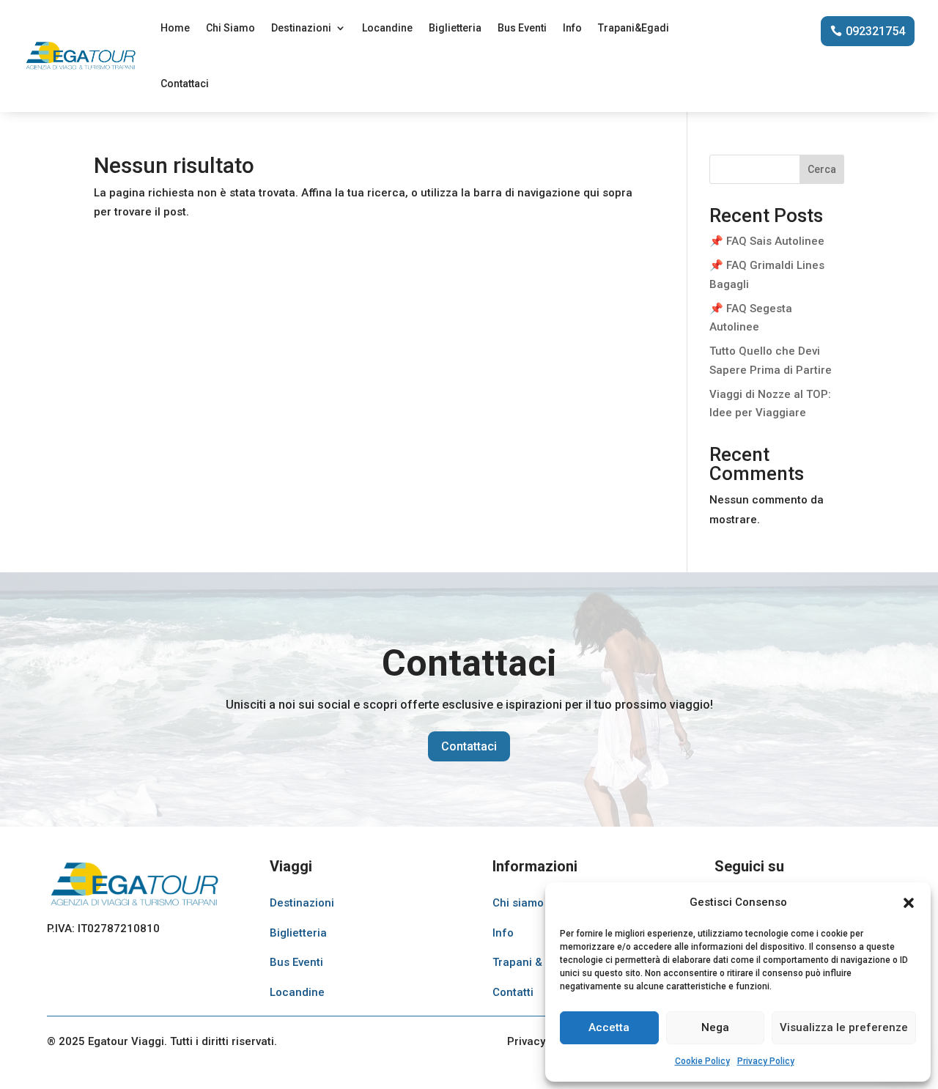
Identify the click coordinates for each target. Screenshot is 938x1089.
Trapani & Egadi (533, 962)
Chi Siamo (230, 28)
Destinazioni (301, 28)
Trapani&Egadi (633, 28)
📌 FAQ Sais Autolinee (766, 241)
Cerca (822, 169)
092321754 (875, 31)
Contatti (512, 992)
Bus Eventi (522, 28)
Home (175, 28)
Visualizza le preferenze (844, 1027)
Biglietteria (455, 28)
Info (572, 28)
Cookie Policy (702, 1061)
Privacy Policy (765, 1061)
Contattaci (184, 83)
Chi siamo (518, 902)
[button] (908, 903)
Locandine (387, 28)
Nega (715, 1027)
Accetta (608, 1027)
